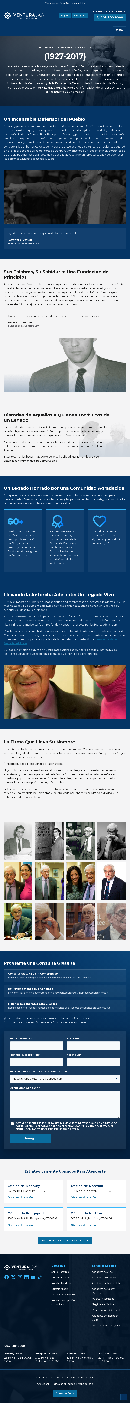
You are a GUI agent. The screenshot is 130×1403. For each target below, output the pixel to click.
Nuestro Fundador (61, 1283)
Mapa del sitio (85, 1383)
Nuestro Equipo (60, 1277)
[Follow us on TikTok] (39, 1277)
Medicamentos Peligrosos (106, 1325)
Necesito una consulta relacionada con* (38, 1071)
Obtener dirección (20, 1197)
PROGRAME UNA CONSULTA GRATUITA (65, 1240)
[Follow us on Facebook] (7, 1277)
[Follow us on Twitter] (13, 1277)
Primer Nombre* (21, 1038)
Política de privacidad (63, 1383)
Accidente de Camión (104, 1277)
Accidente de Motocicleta (106, 1283)
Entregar (31, 1138)
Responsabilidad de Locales (107, 1310)
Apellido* (73, 1038)
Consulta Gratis (65, 1393)
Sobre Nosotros (60, 1271)
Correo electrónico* (25, 1055)
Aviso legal (43, 1383)
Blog (54, 1310)
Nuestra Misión (59, 1289)
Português (80, 15)
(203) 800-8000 (14, 1345)
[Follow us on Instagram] (20, 1277)
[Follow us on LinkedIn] (26, 1277)
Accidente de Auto (102, 1271)
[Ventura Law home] (24, 15)
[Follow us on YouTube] (33, 1277)
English (65, 15)
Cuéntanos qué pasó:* (25, 1088)
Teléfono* (74, 1055)
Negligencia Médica (103, 1304)
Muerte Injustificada (103, 1298)
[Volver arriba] (123, 1397)
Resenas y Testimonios (64, 1294)
